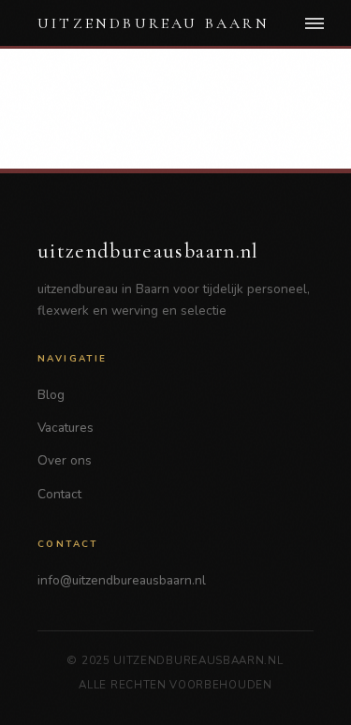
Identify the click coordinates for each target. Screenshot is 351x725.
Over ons (64, 460)
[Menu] (314, 23)
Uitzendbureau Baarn (153, 23)
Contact (59, 494)
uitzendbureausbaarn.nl (148, 250)
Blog (51, 395)
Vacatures (65, 427)
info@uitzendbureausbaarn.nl (121, 580)
